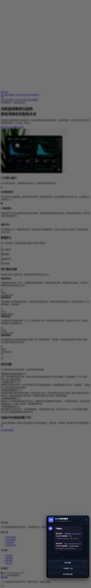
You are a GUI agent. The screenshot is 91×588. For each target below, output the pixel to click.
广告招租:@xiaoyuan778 (72, 534)
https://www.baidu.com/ (72, 543)
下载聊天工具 (68, 568)
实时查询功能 (68, 574)
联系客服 (68, 563)
